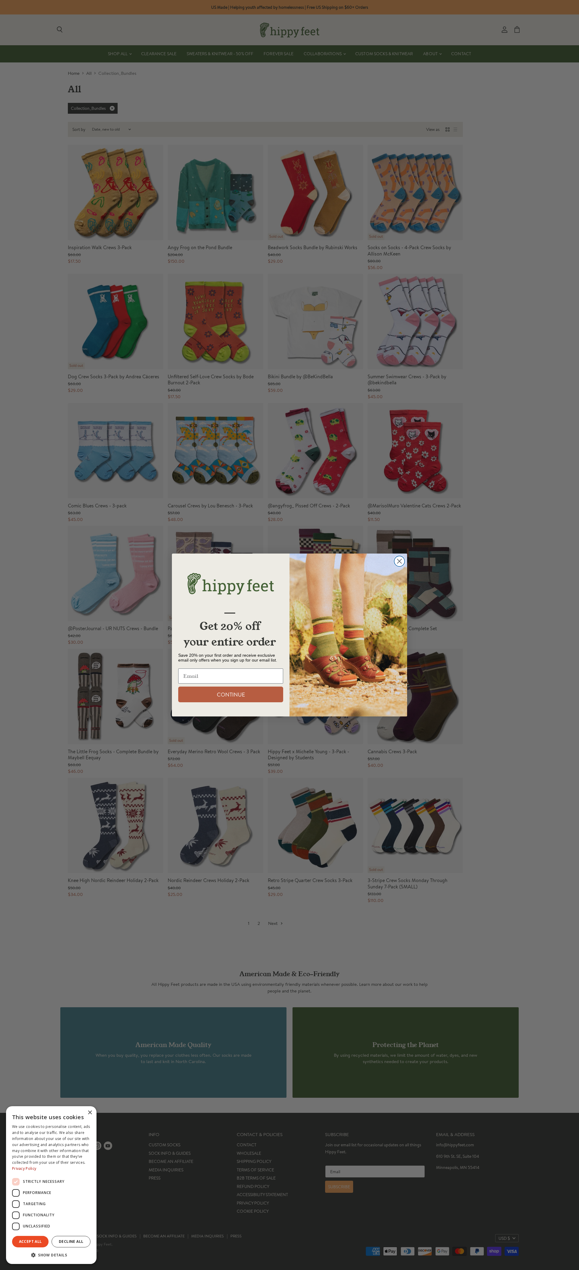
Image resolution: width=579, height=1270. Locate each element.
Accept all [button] (30, 1241)
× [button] (89, 1112)
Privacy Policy (24, 1168)
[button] (51, 1254)
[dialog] (51, 1185)
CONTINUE (231, 694)
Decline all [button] (71, 1241)
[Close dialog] (399, 561)
